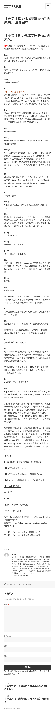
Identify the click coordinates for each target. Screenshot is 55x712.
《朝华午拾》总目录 (12, 510)
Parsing (7, 498)
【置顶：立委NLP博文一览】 (16, 504)
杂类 (29, 584)
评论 (6, 604)
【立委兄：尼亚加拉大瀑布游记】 (26, 535)
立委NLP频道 (12, 6)
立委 (22, 584)
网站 (5, 656)
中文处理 (8, 492)
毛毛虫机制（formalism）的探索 (26, 394)
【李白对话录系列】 (12, 486)
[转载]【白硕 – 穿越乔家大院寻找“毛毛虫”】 (23, 461)
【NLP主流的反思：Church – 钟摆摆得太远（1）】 (26, 474)
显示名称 (7, 636)
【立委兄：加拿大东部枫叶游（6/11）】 (29, 532)
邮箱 (5, 646)
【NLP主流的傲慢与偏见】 (15, 468)
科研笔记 (21, 48)
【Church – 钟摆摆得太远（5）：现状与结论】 (24, 480)
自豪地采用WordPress (12, 709)
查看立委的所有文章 (19, 575)
